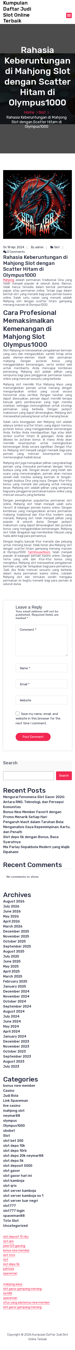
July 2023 (11, 1066)
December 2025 (16, 931)
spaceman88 (14, 1216)
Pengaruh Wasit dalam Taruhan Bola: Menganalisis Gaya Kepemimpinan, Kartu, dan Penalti (36, 827)
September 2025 (17, 946)
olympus (10, 1121)
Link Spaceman (15, 1101)
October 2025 (14, 941)
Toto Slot (11, 1221)
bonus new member (19, 1086)
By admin (37, 247)
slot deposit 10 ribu (16, 1236)
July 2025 (11, 956)
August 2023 (13, 1061)
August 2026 (14, 901)
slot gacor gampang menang (22, 1289)
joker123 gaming (14, 1246)
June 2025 (12, 961)
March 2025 (12, 976)
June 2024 (12, 1021)
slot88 (7, 1293)
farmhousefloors (39, 552)
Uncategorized (15, 1226)
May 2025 (11, 966)
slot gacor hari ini (17, 1176)
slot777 (9, 1206)
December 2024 (16, 991)
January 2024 (14, 1036)
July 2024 (11, 1016)
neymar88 (11, 1116)
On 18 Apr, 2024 (13, 247)
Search (10, 763)
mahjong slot (14, 1111)
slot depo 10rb (15, 1151)
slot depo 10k (14, 1146)
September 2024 (17, 1006)
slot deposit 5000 (17, 1166)
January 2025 (14, 986)
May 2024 (11, 1026)
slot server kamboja (19, 1191)
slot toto (9, 1255)
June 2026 (12, 911)
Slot (42, 112)
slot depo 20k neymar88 (23, 1156)
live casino (11, 1106)
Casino (8, 1091)
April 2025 (11, 971)
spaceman (10, 1273)
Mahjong (8, 280)
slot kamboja (13, 1181)
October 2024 (14, 1001)
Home (29, 112)
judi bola (8, 1269)
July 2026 (11, 906)
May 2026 (11, 916)
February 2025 (15, 981)
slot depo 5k (13, 1161)
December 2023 (16, 1041)
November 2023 (16, 1046)
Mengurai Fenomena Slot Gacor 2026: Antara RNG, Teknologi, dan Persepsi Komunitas (34, 802)
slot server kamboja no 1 (23, 1196)
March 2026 (12, 926)
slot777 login (14, 1211)
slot (5, 1259)
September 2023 (17, 1056)
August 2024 (14, 1011)
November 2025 (16, 936)
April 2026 (11, 921)
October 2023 (14, 1051)
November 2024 (16, 996)
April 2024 (11, 1031)
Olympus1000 (14, 1126)
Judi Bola (10, 1096)
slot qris (10, 1186)
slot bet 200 (13, 1141)
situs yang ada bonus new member (26, 1302)
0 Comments (15, 252)
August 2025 (13, 951)
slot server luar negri (20, 1201)
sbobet (9, 1131)
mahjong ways (12, 1284)
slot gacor (11, 1171)
